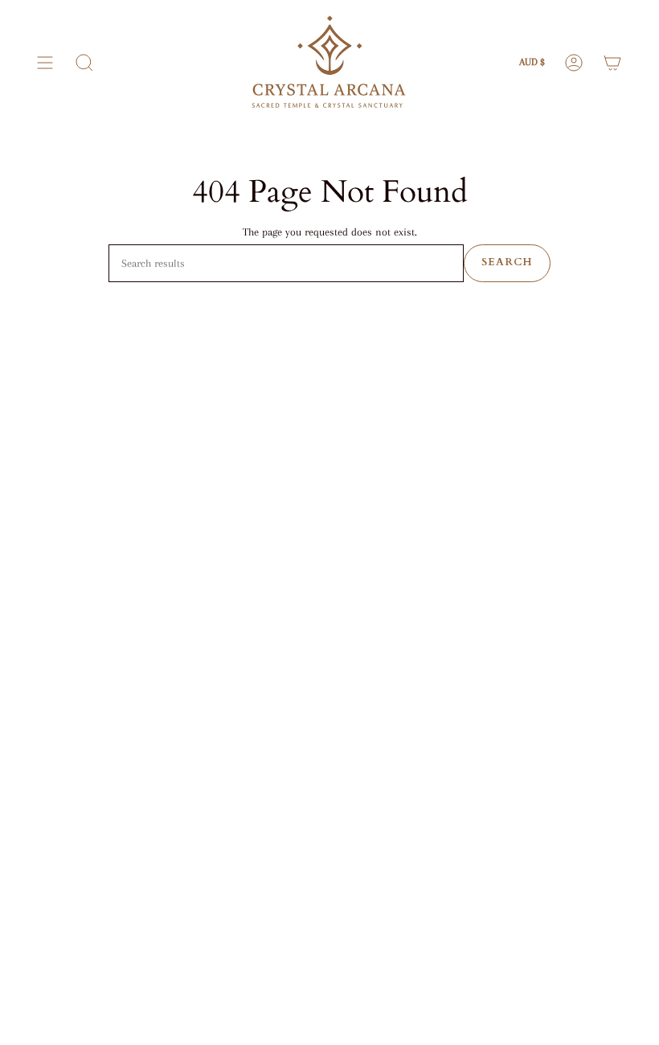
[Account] (573, 62)
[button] (84, 62)
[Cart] (612, 62)
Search (507, 262)
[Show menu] (45, 62)
